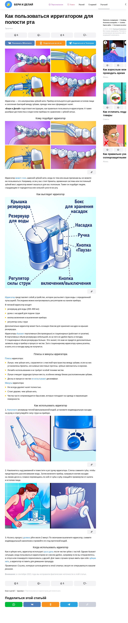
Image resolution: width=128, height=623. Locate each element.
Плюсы (8, 358)
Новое (72, 5)
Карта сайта (107, 25)
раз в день (48, 552)
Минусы (8, 383)
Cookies (122, 22)
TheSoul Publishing (119, 29)
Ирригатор (10, 297)
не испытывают (39, 379)
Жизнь (105, 77)
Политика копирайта (110, 22)
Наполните (12, 410)
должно (26, 538)
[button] (108, 65)
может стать (20, 178)
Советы (106, 119)
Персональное (57, 5)
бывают (20, 334)
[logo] (19, 4)
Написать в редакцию (110, 20)
